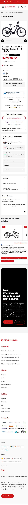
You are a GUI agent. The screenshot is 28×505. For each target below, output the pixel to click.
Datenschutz (3, 401)
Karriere (3, 378)
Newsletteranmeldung (6, 384)
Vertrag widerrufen (7, 496)
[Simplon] (7, 16)
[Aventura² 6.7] (11, 236)
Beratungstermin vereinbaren (9, 322)
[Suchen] (18, 6)
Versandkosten (4, 484)
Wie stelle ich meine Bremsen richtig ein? (10, 360)
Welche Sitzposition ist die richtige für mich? (10, 354)
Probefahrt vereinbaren (20, 322)
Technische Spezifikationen (9, 183)
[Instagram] (1, 470)
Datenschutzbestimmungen (21, 242)
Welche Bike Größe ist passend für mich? (10, 357)
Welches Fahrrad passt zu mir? (7, 351)
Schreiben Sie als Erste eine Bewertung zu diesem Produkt (14, 205)
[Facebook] (3, 470)
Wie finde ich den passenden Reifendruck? (10, 363)
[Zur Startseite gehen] (10, 6)
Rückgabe (6, 165)
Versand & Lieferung (9, 161)
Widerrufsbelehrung (5, 408)
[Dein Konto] (21, 6)
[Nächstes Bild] (25, 40)
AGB (2, 405)
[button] (14, 205)
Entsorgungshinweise (5, 411)
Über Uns (6, 169)
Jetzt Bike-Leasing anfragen (14, 118)
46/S (5, 79)
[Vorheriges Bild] (2, 40)
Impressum (3, 398)
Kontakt (3, 381)
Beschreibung (6, 178)
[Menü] (3, 6)
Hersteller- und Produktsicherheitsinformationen (10, 188)
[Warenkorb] (25, 6)
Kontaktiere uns (14, 85)
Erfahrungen (4, 387)
